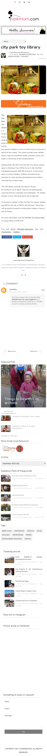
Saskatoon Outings (9, 436)
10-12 (16, 54)
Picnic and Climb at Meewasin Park (24, 476)
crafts (30, 531)
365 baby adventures (27, 54)
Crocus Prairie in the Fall (20, 515)
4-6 (38, 54)
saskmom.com (26, 749)
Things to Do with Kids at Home (22, 401)
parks (29, 535)
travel (28, 539)
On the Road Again (22, 581)
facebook (7, 237)
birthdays (19, 531)
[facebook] (15, 2)
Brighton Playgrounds (19, 485)
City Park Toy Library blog (34, 218)
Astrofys (13, 289)
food (39, 531)
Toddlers (24, 56)
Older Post (33, 351)
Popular (8, 412)
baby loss (7, 531)
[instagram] (19, 2)
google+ (28, 237)
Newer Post (12, 351)
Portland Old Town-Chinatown (26, 601)
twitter (18, 237)
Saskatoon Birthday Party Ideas (26, 416)
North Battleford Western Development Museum (28, 558)
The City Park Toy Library (4, 121)
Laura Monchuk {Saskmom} (19, 52)
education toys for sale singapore (24, 299)
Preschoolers (14, 56)
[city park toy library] (20, 80)
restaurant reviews (12, 539)
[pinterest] (24, 2)
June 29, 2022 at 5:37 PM (19, 292)
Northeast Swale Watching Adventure (25, 505)
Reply (43, 290)
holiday (6, 535)
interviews (18, 535)
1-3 (11, 54)
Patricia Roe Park (18, 495)
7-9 (41, 54)
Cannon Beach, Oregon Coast (25, 591)
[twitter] (29, 2)
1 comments (42, 58)
